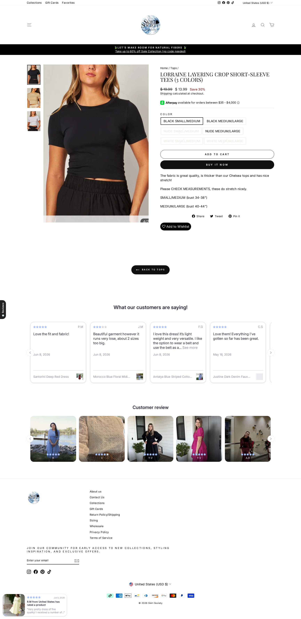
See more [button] (190, 347)
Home (164, 68)
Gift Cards (52, 2)
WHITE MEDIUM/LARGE (225, 141)
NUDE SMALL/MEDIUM (181, 131)
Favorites (68, 2)
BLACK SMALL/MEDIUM (182, 121)
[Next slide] (271, 352)
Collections (34, 2)
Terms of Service (101, 538)
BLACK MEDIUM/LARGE (225, 121)
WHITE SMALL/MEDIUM (182, 141)
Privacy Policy (99, 532)
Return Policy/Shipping (105, 514)
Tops (173, 68)
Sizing (94, 520)
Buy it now (217, 164)
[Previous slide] (30, 352)
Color (166, 114)
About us (96, 491)
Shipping (166, 93)
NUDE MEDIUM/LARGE (222, 131)
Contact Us (97, 497)
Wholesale (97, 526)
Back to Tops (153, 269)
